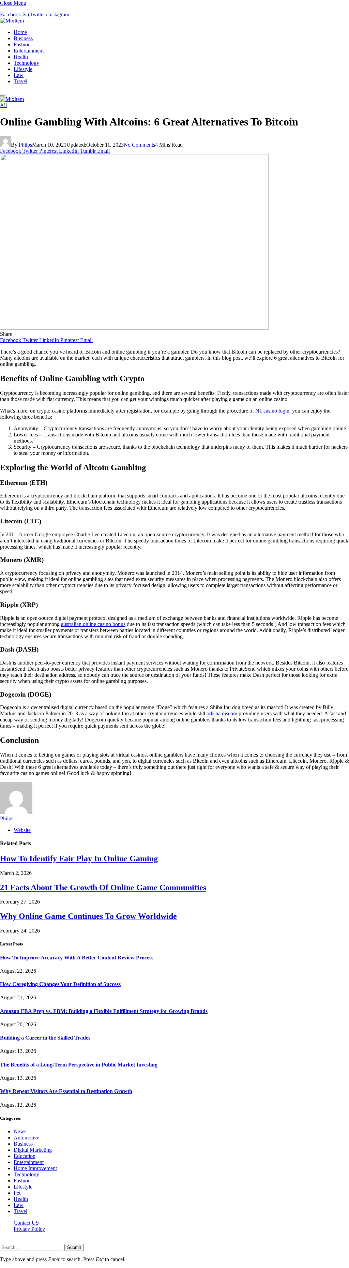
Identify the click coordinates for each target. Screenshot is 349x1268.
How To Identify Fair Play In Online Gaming (79, 858)
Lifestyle (23, 69)
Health (21, 57)
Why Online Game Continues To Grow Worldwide (88, 916)
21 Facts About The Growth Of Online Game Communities (103, 887)
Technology (26, 63)
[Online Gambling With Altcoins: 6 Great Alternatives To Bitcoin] (134, 328)
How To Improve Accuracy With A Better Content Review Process (76, 957)
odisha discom (222, 713)
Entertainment (29, 51)
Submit (74, 1247)
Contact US (26, 1223)
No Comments (139, 145)
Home (20, 32)
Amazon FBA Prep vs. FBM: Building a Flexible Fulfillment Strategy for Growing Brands (104, 1011)
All (3, 105)
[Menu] (2, 95)
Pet (17, 1193)
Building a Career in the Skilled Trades (45, 1038)
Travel (20, 81)
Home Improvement (35, 1168)
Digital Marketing (33, 1150)
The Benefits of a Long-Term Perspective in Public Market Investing (78, 1065)
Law (19, 75)
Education (24, 1156)
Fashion (22, 44)
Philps (25, 145)
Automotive (26, 1137)
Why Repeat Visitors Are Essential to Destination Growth (66, 1091)
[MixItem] (12, 21)
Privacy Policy (29, 1229)
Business (23, 38)
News (20, 1131)
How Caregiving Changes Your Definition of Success (60, 984)
